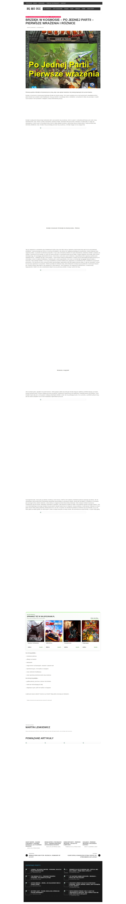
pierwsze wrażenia (42, 700)
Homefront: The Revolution (33, 643)
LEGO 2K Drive (49, 643)
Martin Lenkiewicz (31, 27)
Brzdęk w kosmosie (30, 700)
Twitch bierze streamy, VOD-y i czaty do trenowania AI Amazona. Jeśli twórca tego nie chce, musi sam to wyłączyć (83, 892)
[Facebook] (90, 3)
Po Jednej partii (49, 700)
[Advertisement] (63, 110)
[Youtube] (96, 3)
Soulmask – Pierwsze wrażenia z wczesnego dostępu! (90, 843)
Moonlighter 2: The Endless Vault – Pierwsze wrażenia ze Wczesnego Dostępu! (53, 843)
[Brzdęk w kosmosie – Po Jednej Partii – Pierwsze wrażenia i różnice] (63, 59)
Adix (28, 848)
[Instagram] (92, 3)
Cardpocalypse (86, 643)
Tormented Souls (67, 643)
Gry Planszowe (31, 16)
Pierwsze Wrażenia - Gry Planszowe (49, 16)
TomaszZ (68, 846)
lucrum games (36, 700)
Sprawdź (41, 647)
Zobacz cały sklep (95, 618)
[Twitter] (94, 3)
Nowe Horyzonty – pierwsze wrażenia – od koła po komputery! (72, 843)
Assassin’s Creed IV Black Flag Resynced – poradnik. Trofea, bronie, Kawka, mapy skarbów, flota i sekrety (84, 884)
